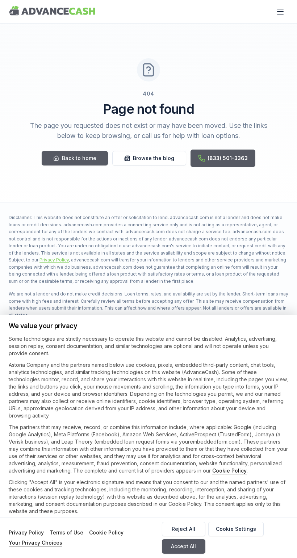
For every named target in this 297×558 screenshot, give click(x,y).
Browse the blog (153, 158)
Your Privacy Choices (35, 543)
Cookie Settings (236, 529)
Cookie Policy (229, 470)
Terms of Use (66, 532)
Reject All (183, 529)
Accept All (183, 546)
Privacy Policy (54, 260)
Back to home (79, 158)
